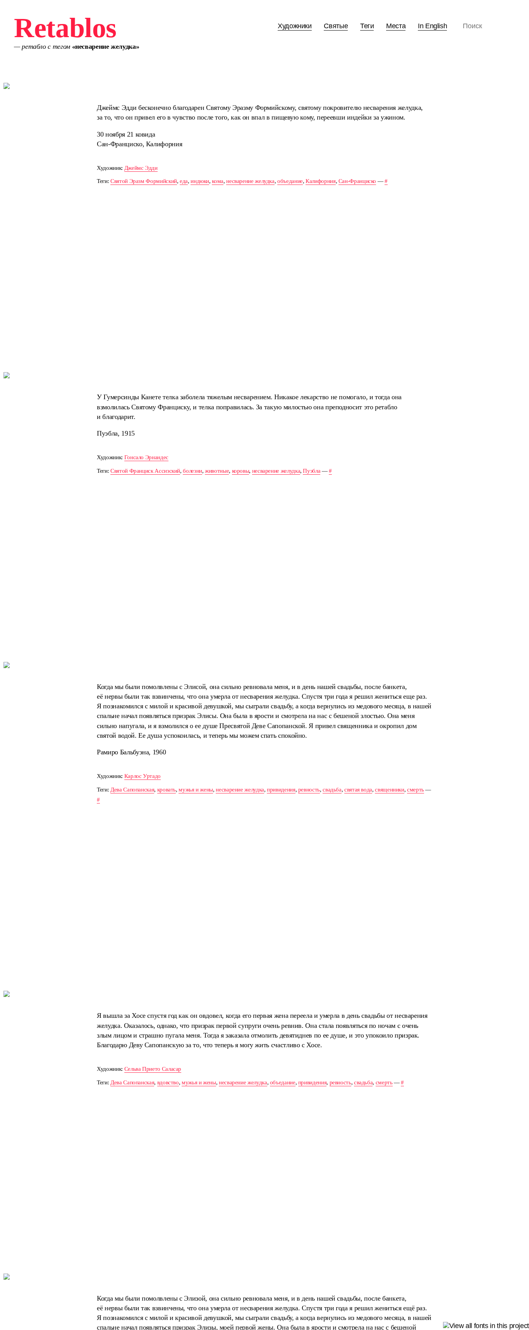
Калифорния (320, 181)
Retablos (65, 27)
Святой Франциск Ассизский (145, 470)
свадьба (332, 789)
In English (432, 26)
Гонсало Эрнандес (146, 457)
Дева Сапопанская (132, 789)
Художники (295, 26)
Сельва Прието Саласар (152, 1068)
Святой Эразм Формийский (143, 181)
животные (217, 470)
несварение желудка (250, 181)
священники (389, 789)
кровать (166, 789)
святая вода (358, 789)
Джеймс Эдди (141, 167)
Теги (367, 26)
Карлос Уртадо (142, 776)
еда (184, 181)
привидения (281, 789)
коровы (240, 470)
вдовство (168, 1082)
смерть (415, 789)
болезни (192, 470)
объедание (290, 181)
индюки (200, 181)
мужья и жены (196, 789)
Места (395, 26)
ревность (309, 789)
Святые (336, 26)
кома (217, 181)
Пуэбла (311, 470)
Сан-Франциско (357, 181)
